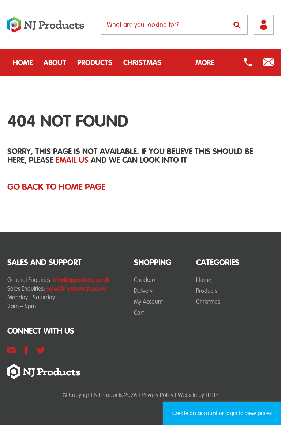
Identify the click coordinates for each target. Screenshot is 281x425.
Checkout (145, 279)
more (204, 62)
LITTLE (212, 394)
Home (23, 62)
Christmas (142, 62)
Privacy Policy (157, 394)
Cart (139, 312)
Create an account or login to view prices (222, 413)
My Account (148, 301)
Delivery (143, 290)
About (55, 62)
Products (94, 62)
